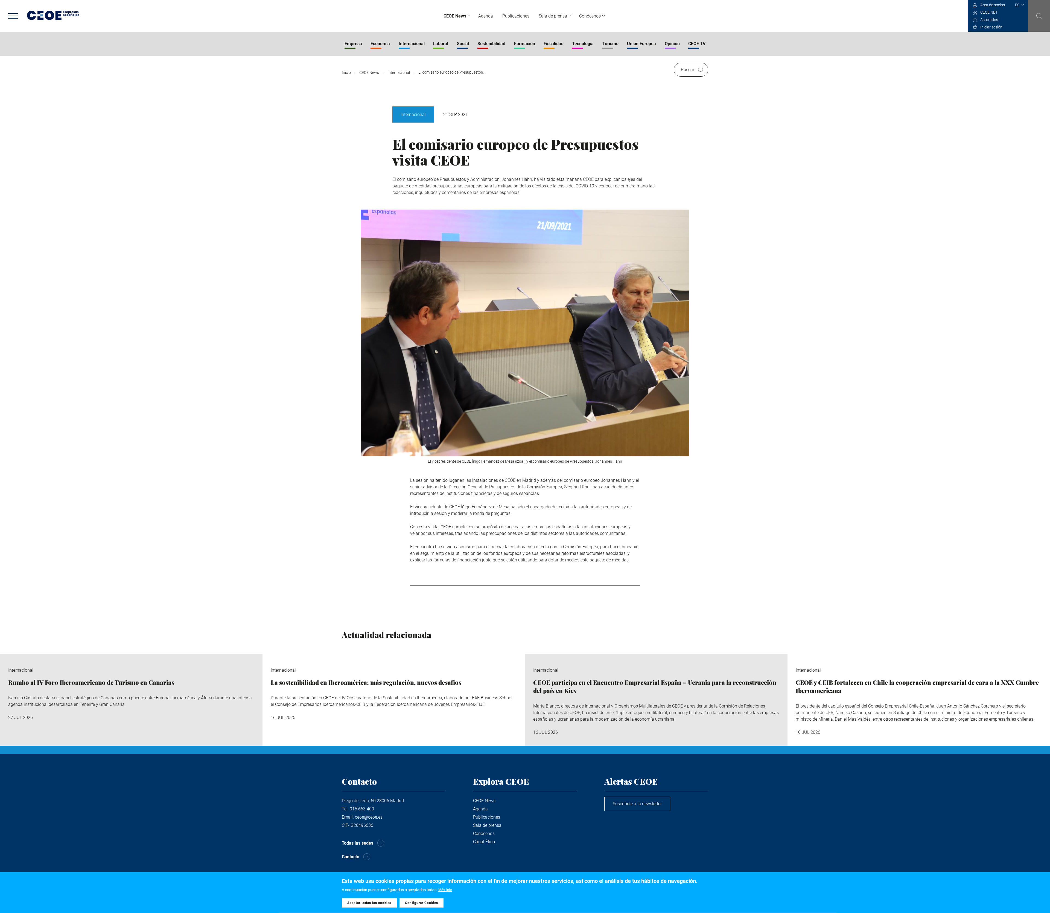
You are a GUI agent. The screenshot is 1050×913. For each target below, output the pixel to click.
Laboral (440, 43)
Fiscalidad (554, 43)
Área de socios (992, 5)
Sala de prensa (553, 16)
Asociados (989, 20)
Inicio (346, 72)
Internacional (412, 43)
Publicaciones (515, 16)
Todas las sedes (357, 843)
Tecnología (583, 43)
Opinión (672, 43)
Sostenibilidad (491, 43)
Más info (445, 890)
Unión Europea (641, 43)
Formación (524, 43)
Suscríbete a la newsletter (637, 803)
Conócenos (590, 16)
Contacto (350, 856)
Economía (380, 43)
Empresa (353, 43)
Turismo (610, 43)
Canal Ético (484, 841)
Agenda (485, 16)
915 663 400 (362, 808)
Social (463, 43)
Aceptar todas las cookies (369, 903)
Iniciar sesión (991, 27)
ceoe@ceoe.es (369, 817)
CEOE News (455, 16)
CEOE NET (989, 12)
